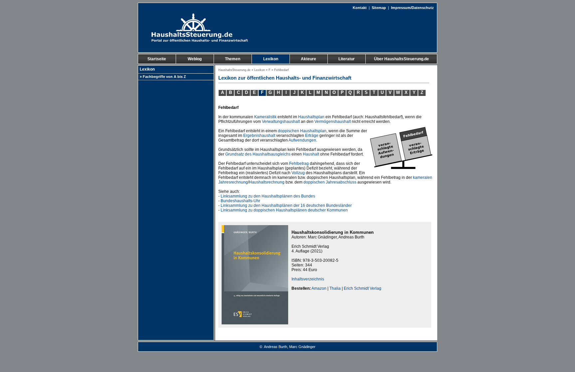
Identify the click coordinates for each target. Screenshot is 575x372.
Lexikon (259, 70)
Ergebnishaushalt (259, 135)
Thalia (335, 288)
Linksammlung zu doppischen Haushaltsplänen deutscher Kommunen (284, 210)
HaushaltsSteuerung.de (234, 70)
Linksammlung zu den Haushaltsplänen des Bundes (268, 196)
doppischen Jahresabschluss (329, 182)
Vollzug (298, 173)
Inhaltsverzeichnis (307, 279)
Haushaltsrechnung (267, 182)
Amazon (318, 288)
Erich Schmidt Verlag (362, 288)
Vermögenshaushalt (332, 121)
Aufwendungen (302, 140)
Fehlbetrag (299, 163)
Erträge (311, 135)
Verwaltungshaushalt (281, 121)
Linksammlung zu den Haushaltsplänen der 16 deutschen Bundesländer (286, 205)
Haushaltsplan (311, 117)
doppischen (288, 131)
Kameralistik (265, 117)
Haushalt (311, 154)
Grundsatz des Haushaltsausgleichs (257, 154)
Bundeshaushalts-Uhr (240, 200)
